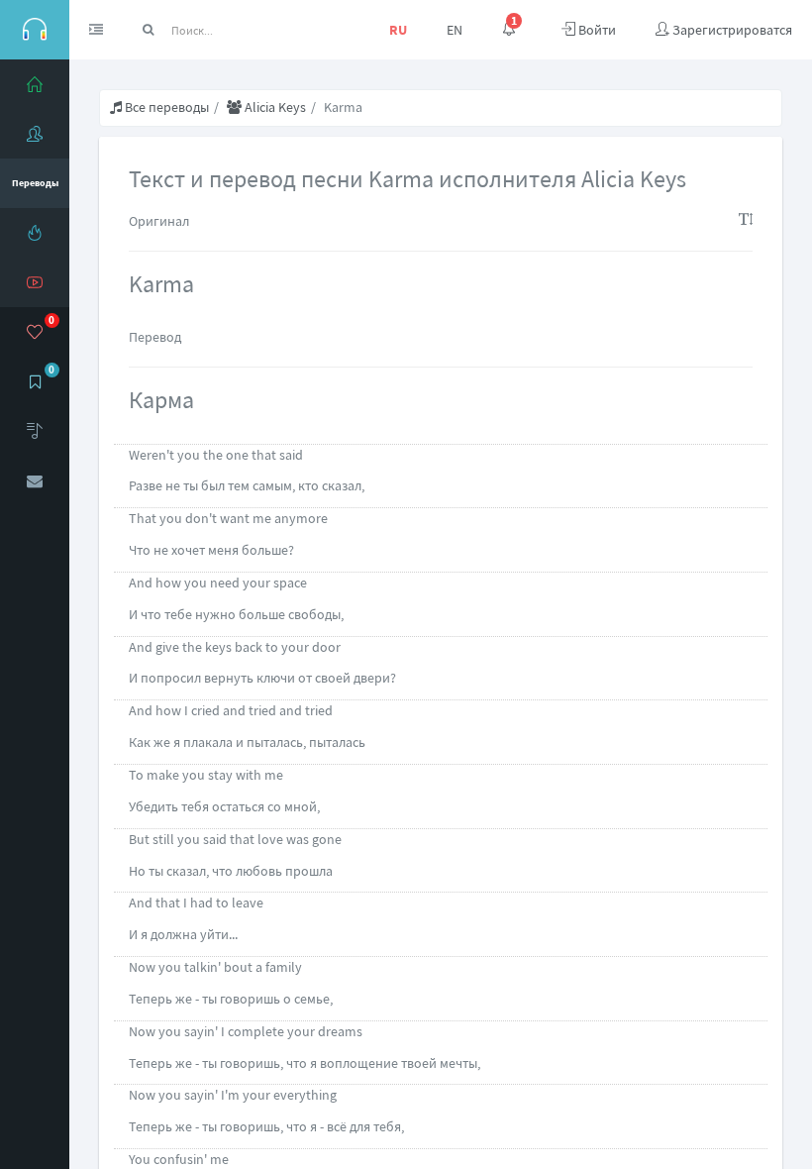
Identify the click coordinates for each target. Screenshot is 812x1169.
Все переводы (165, 107)
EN (454, 30)
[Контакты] (34, 480)
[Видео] (34, 282)
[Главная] (34, 84)
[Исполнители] (34, 134)
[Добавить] (34, 431)
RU (398, 30)
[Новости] (34, 233)
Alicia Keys (274, 107)
